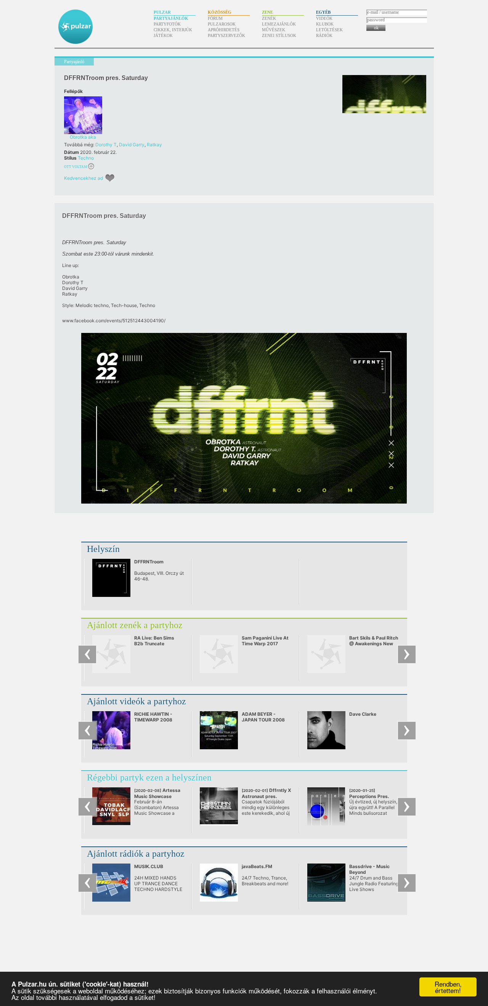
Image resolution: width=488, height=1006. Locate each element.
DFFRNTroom (149, 562)
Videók (324, 18)
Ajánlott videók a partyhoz (136, 701)
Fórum (215, 18)
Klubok (325, 24)
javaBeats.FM (257, 866)
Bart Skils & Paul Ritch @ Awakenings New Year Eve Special (373, 643)
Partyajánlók (171, 18)
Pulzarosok (222, 24)
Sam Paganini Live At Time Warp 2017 (265, 640)
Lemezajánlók (279, 24)
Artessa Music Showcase (157, 796)
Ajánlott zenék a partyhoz (135, 625)
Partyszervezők (226, 35)
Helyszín (103, 549)
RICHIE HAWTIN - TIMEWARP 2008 (153, 717)
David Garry (131, 144)
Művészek (273, 29)
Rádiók (324, 35)
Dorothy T (106, 144)
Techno (86, 158)
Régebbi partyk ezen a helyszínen (149, 777)
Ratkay (154, 144)
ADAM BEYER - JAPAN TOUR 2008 (263, 717)
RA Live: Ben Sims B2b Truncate (154, 640)
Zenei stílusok (279, 35)
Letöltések (329, 29)
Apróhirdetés (223, 29)
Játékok (163, 35)
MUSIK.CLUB (148, 866)
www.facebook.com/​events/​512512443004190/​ (113, 320)
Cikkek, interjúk (173, 29)
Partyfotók (167, 24)
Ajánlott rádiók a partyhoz (136, 854)
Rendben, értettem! (448, 987)
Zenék (269, 18)
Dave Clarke (362, 714)
